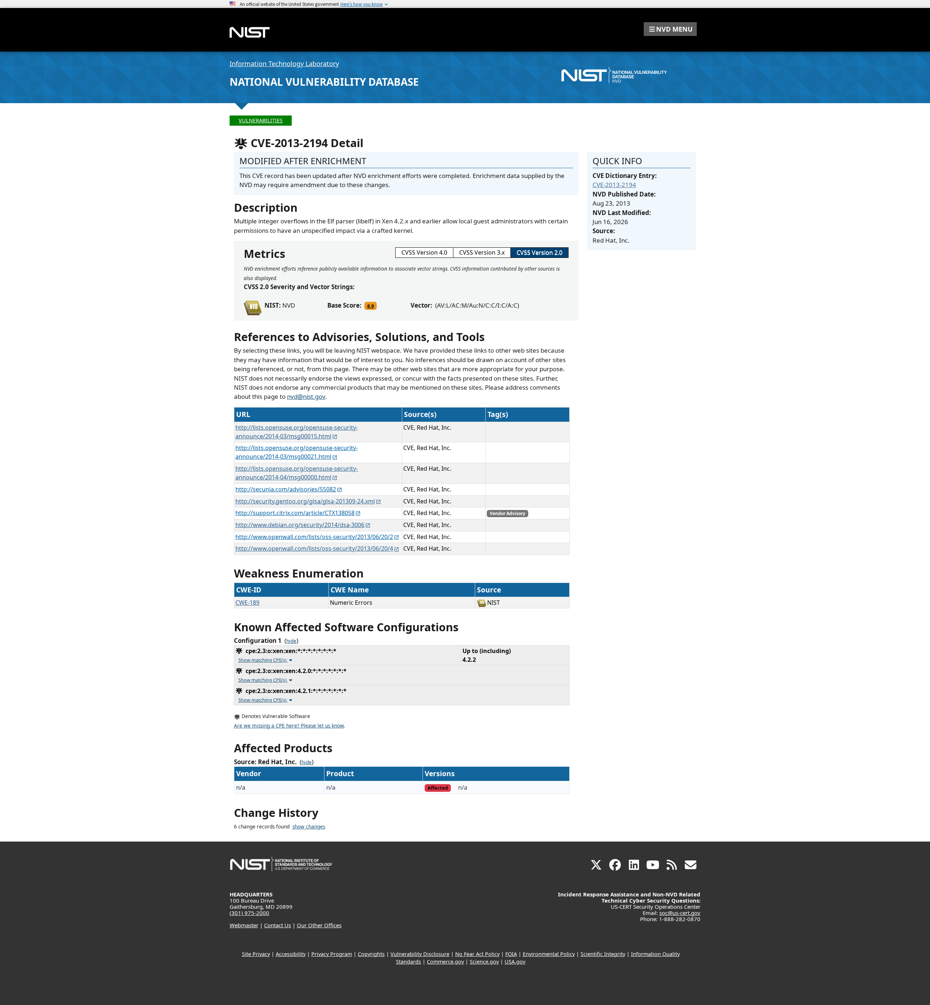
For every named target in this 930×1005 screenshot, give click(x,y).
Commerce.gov (445, 961)
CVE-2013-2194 (614, 185)
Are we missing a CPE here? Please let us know (289, 725)
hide (291, 641)
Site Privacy (256, 954)
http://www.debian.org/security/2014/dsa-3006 (299, 525)
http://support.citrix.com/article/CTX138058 (295, 513)
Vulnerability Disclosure (420, 954)
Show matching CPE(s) (263, 660)
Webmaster (244, 925)
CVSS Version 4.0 (424, 252)
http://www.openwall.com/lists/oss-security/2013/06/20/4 (314, 548)
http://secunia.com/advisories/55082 (285, 489)
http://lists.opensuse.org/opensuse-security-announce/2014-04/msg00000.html (296, 473)
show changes (308, 826)
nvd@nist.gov (306, 396)
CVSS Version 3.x (482, 252)
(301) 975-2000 (249, 912)
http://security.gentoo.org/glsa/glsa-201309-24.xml (305, 501)
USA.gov (515, 961)
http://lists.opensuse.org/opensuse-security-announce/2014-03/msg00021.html (296, 452)
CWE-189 (247, 603)
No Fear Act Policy (477, 954)
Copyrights (371, 954)
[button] (670, 29)
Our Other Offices (319, 925)
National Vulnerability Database (324, 82)
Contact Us (277, 925)
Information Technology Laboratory (284, 63)
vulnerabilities (261, 120)
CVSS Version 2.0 (539, 252)
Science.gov (484, 961)
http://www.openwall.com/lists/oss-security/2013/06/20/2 (314, 537)
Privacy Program (331, 954)
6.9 (370, 306)
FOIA (511, 954)
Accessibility (291, 954)
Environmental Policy (549, 954)
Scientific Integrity (603, 954)
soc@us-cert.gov (679, 912)
